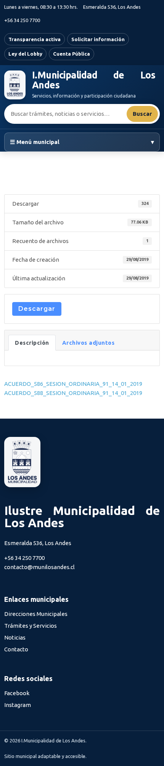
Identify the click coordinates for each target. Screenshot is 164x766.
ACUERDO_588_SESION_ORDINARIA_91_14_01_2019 (73, 393)
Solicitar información (98, 39)
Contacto (16, 649)
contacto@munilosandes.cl (39, 567)
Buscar (142, 113)
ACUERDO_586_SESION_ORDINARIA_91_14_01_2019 (73, 384)
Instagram (17, 705)
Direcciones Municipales (36, 614)
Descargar (36, 308)
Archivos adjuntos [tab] (88, 342)
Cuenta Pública (71, 53)
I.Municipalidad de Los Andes (93, 80)
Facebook (16, 693)
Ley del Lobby (25, 53)
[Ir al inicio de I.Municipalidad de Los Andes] (15, 84)
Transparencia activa (34, 39)
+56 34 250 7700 (22, 20)
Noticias (15, 637)
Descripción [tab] (32, 342)
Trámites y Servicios (30, 625)
